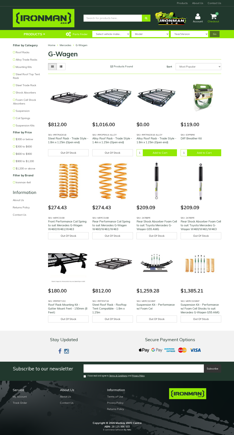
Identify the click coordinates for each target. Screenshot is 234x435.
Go (214, 34)
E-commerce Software (113, 429)
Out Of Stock (68, 152)
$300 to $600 (24, 146)
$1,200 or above (25, 168)
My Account (20, 396)
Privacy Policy (138, 375)
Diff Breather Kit (191, 138)
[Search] (146, 18)
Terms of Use (115, 396)
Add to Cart (160, 152)
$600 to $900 (24, 153)
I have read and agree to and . (116, 375)
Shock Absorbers (26, 92)
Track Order (20, 402)
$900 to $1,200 (25, 161)
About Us (197, 3)
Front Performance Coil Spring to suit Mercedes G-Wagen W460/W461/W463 (67, 225)
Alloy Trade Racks (26, 59)
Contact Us (214, 3)
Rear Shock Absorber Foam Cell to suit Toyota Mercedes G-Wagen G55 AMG (157, 225)
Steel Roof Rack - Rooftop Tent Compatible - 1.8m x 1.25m (109, 308)
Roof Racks (22, 52)
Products (182, 3)
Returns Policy (21, 207)
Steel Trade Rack (26, 85)
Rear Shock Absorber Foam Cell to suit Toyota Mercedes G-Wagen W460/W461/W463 (201, 225)
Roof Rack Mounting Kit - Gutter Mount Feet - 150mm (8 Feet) (67, 308)
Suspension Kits (25, 125)
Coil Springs (23, 118)
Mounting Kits (24, 67)
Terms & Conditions (118, 375)
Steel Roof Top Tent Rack (26, 76)
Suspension (23, 110)
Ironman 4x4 (23, 182)
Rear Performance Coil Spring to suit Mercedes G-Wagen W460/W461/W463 (111, 225)
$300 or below (24, 139)
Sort (169, 66)
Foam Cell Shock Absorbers (24, 101)
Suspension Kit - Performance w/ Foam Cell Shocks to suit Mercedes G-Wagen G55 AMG (200, 308)
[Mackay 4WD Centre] (43, 18)
